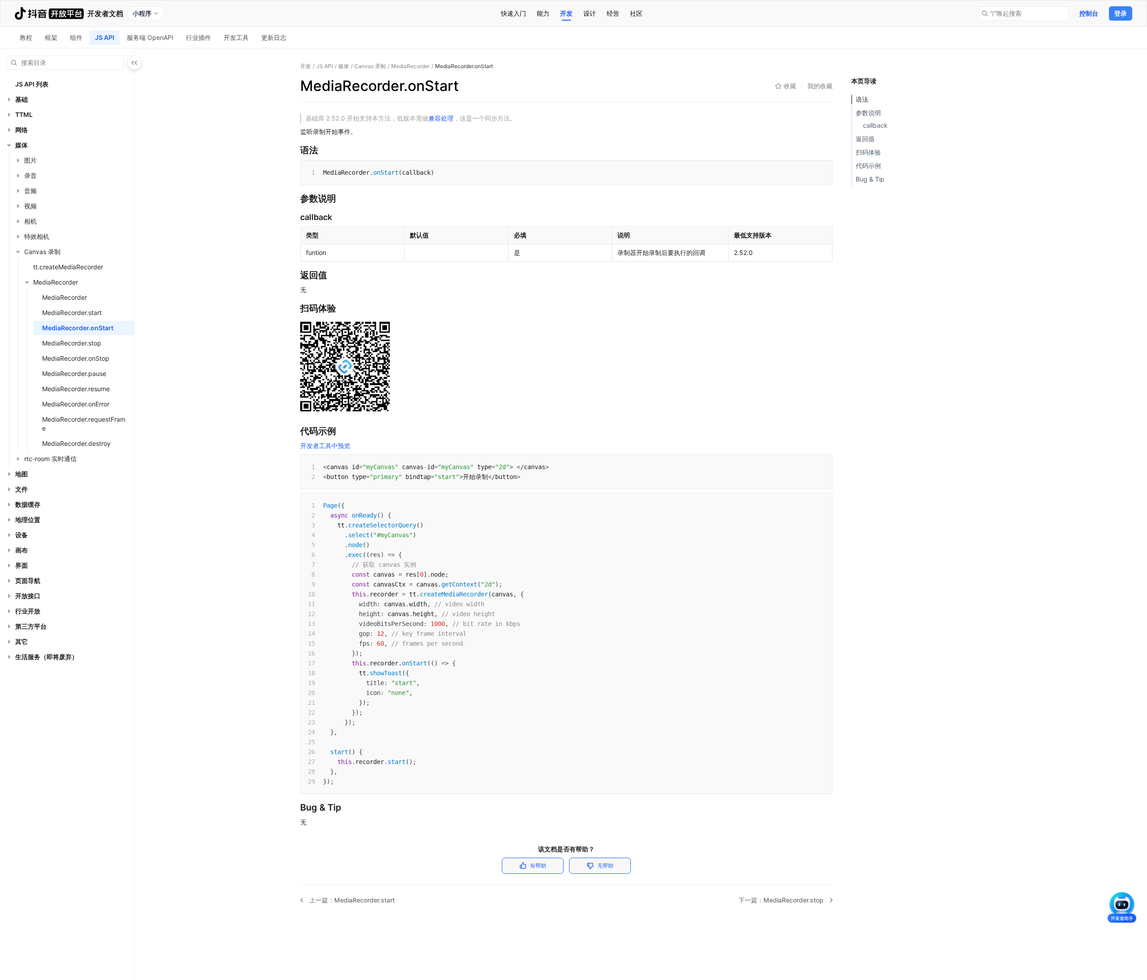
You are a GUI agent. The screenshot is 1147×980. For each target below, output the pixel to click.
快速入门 (513, 13)
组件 (76, 37)
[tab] (513, 13)
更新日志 (273, 37)
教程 (26, 37)
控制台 (1088, 13)
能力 (543, 13)
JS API (104, 37)
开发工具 (236, 37)
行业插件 (198, 37)
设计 (589, 13)
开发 (566, 13)
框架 (51, 37)
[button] (9, 99)
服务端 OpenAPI (150, 37)
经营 (613, 13)
